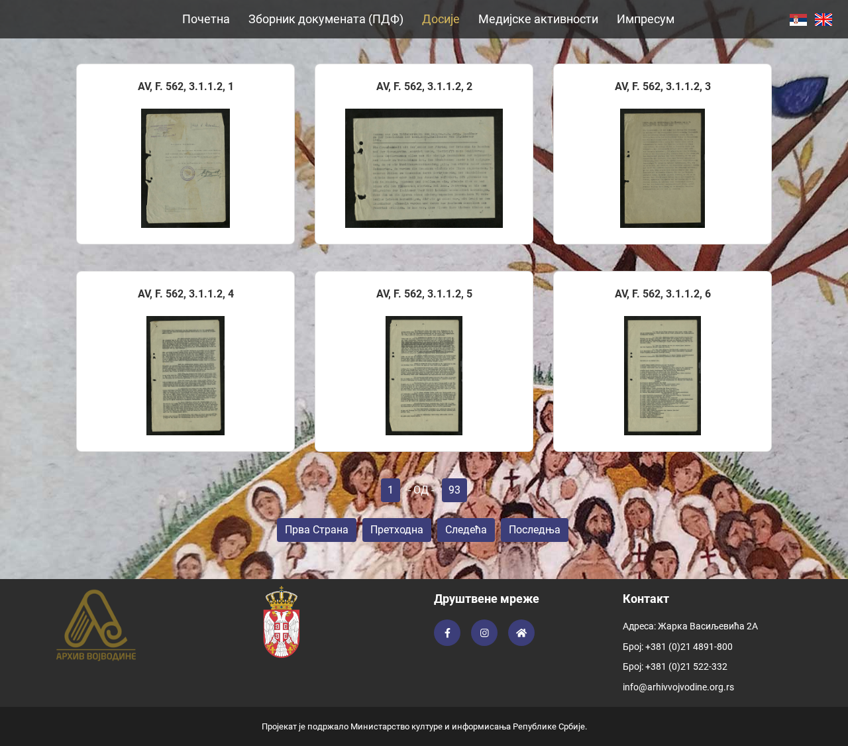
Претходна (396, 529)
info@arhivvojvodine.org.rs (678, 687)
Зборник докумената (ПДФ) (325, 19)
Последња (534, 529)
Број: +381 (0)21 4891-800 (678, 646)
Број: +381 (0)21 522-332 (675, 666)
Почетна (206, 19)
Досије (441, 19)
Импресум (645, 19)
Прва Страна (316, 529)
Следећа (466, 529)
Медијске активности (538, 19)
